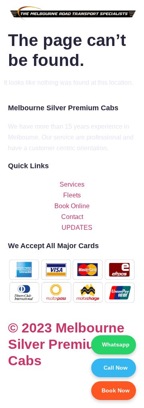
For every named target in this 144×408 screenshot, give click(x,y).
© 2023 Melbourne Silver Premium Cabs (66, 344)
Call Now (116, 367)
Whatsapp (116, 344)
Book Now (116, 390)
